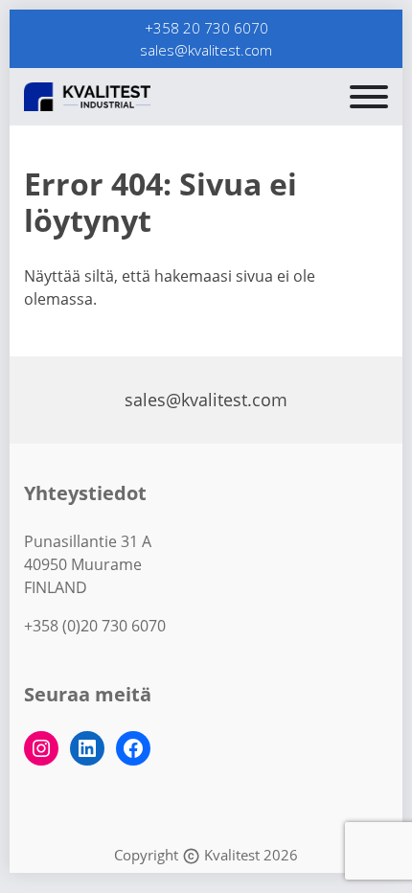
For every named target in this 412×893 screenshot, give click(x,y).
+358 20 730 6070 (206, 27)
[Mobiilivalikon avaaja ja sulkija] (369, 96)
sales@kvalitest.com (206, 49)
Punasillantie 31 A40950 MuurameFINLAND (87, 564)
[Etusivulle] (134, 96)
